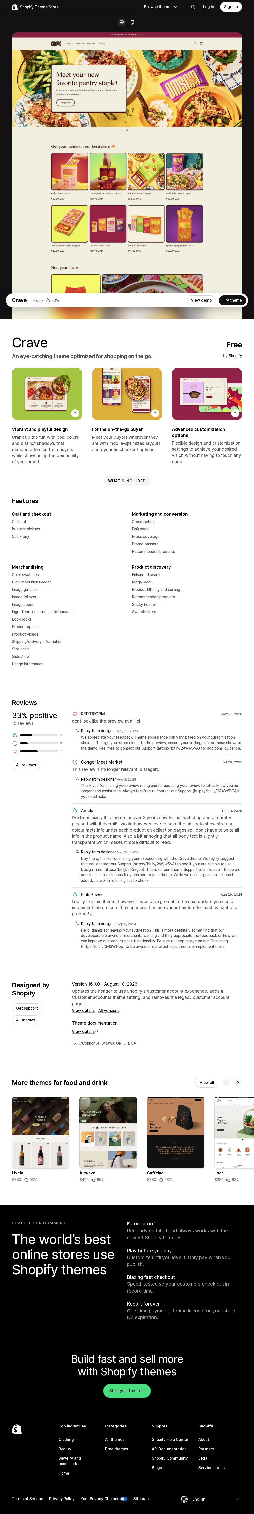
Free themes (116, 1449)
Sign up (231, 6)
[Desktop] (122, 22)
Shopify (235, 355)
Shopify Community (170, 1458)
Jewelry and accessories (70, 1461)
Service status (211, 1467)
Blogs (157, 1467)
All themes (25, 1020)
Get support (27, 1008)
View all (207, 1082)
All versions (108, 1010)
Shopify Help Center (170, 1439)
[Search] (193, 7)
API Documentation (169, 1449)
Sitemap (141, 1498)
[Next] (238, 1083)
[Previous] (226, 1083)
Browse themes (158, 6)
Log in (208, 6)
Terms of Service (27, 1498)
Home (64, 1473)
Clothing (66, 1439)
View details (83, 1010)
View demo (201, 300)
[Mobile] (132, 22)
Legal (203, 1458)
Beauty (65, 1449)
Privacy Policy (62, 1498)
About (203, 1439)
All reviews (26, 765)
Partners (206, 1449)
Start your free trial (127, 1390)
